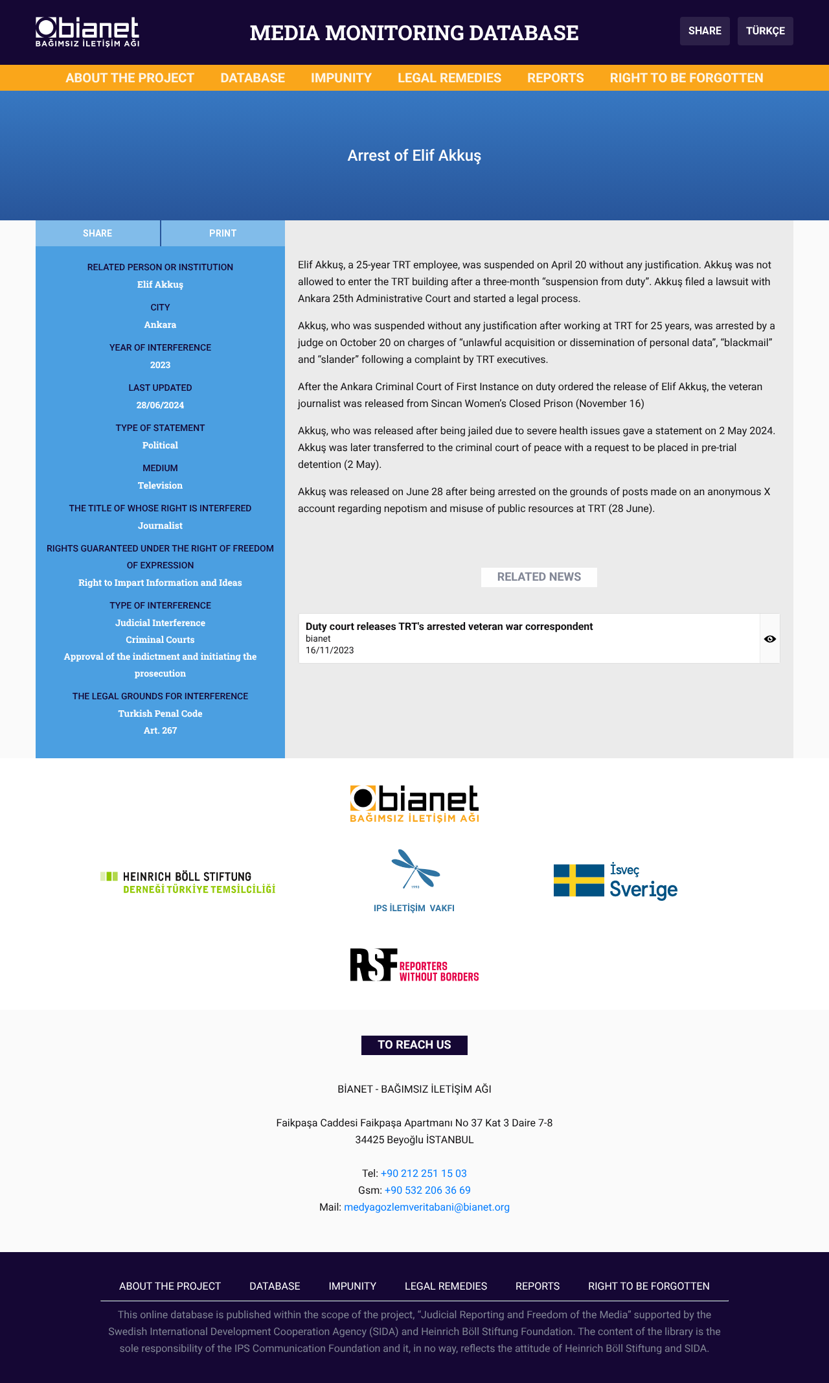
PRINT (223, 233)
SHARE (704, 31)
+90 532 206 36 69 (428, 1190)
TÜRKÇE (765, 31)
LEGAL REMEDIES (449, 78)
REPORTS (555, 78)
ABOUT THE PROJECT (129, 78)
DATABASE (253, 78)
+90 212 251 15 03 (424, 1173)
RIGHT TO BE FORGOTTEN (687, 78)
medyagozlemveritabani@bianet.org (427, 1207)
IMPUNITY (341, 78)
